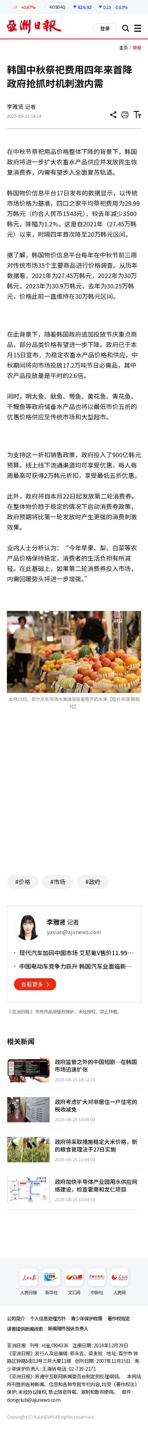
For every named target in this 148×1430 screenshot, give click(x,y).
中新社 (97, 1292)
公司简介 (16, 1318)
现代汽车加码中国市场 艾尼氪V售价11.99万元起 (76, 953)
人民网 (119, 1292)
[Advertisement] (74, 802)
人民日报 (28, 1292)
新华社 (51, 1292)
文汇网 (74, 1292)
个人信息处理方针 (48, 1318)
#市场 (57, 881)
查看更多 (32, 984)
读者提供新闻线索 (25, 1328)
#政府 (93, 881)
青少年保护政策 (86, 1318)
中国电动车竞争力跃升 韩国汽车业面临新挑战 (75, 966)
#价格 (22, 881)
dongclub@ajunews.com (33, 1399)
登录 (105, 28)
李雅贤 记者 (21, 106)
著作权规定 (118, 1318)
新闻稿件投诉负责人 (68, 1328)
